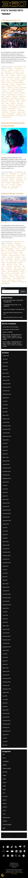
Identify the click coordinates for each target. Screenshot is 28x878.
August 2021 (6, 566)
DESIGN (4, 765)
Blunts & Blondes (9, 248)
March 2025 (6, 415)
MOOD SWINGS (16, 182)
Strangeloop (12, 110)
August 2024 (6, 440)
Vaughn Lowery (21, 112)
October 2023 (6, 475)
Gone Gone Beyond (20, 84)
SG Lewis (4, 108)
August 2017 (6, 734)
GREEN (4, 775)
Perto (15, 267)
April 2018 (5, 706)
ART (4, 754)
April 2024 (5, 454)
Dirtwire (18, 77)
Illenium (23, 255)
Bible (10, 872)
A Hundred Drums (18, 68)
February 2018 (6, 713)
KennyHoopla (9, 259)
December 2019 (6, 636)
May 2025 (5, 408)
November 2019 (6, 640)
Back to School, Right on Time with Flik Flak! (14, 309)
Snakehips (4, 274)
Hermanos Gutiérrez (11, 85)
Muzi (18, 101)
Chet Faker (12, 75)
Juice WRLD (18, 257)
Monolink (23, 99)
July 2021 (5, 569)
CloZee (24, 75)
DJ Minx (24, 77)
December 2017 (6, 720)
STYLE (4, 810)
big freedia (17, 70)
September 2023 (7, 478)
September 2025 (7, 394)
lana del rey (17, 259)
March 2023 (6, 499)
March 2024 (6, 457)
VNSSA (3, 113)
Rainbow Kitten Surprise (19, 269)
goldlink (12, 84)
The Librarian (5, 112)
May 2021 (5, 576)
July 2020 (5, 611)
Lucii (6, 261)
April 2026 (5, 369)
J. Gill (8, 89)
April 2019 (5, 664)
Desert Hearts (11, 77)
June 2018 (5, 699)
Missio (3, 264)
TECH (4, 814)
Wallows (19, 280)
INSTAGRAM (23, 87)
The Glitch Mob (21, 110)
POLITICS (5, 796)
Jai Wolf (4, 257)
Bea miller (13, 247)
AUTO (4, 758)
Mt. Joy (15, 264)
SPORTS (5, 807)
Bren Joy (17, 248)
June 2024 (5, 447)
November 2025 (7, 387)
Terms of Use (17, 872)
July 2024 (5, 443)
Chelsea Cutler (10, 250)
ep (24, 177)
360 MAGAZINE (14, 187)
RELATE (4, 800)
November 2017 (6, 724)
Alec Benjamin (11, 245)
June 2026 (5, 362)
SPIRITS (5, 803)
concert (4, 77)
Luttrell (11, 261)
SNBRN (10, 274)
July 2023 (5, 485)
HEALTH (5, 782)
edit (7, 78)
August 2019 (6, 650)
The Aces (12, 276)
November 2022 (7, 513)
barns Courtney (5, 247)
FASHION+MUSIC (7, 768)
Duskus (20, 252)
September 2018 (7, 689)
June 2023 (5, 489)
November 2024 (7, 429)
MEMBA (17, 99)
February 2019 (6, 671)
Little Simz (8, 96)
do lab (3, 78)
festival (3, 82)
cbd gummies (6, 327)
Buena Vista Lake (10, 73)
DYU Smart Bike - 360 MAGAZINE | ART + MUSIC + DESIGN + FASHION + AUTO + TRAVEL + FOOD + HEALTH (12, 343)
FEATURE (5, 772)
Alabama (4, 245)
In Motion (12, 180)
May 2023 (5, 492)
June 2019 (5, 657)
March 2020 (6, 625)
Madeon (16, 261)
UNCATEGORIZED (18, 66)
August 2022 (6, 524)
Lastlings (4, 94)
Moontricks (4, 101)
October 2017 (6, 727)
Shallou (23, 273)
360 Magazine (8, 68)
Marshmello (23, 261)
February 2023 (6, 503)
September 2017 (7, 731)
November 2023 (7, 471)
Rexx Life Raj (11, 105)
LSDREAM (15, 96)
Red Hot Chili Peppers (13, 271)
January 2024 (6, 464)
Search (3, 289)
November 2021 (6, 555)
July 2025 (5, 401)
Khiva (3, 92)
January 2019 (6, 675)
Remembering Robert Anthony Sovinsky (13, 317)
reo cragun (12, 184)
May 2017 (5, 745)
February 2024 (6, 461)
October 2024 (6, 433)
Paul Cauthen (8, 267)
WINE (4, 828)
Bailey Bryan (19, 245)
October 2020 (6, 601)
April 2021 (5, 580)
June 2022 (5, 531)
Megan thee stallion (11, 262)
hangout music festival (14, 255)
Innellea (16, 87)
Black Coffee (8, 72)
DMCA (13, 872)
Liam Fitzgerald (11, 94)
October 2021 (6, 559)
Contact (15, 873)
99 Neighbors (17, 243)
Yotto (24, 113)
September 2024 (7, 436)
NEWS (4, 789)
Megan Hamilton (10, 99)
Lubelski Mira (22, 96)
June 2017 (5, 741)
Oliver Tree (9, 266)
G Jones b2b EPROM (18, 82)
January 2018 (6, 717)
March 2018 (5, 710)
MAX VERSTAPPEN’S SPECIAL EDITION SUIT (12, 313)
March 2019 (5, 668)
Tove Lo (4, 280)
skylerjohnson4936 (6, 117)
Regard (22, 271)
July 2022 (5, 527)
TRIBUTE (5, 821)
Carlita (6, 75)
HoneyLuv (10, 87)
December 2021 (6, 552)
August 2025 (6, 397)
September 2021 (7, 562)
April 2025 (5, 411)
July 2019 (5, 654)
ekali (11, 78)
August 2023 (6, 482)
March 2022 (6, 541)
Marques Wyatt (5, 98)
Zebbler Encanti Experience (8, 115)
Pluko (19, 267)
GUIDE (4, 779)
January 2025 (6, 422)
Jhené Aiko (10, 257)
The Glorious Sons (6, 278)
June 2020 (5, 615)
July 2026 (5, 359)
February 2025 (6, 418)
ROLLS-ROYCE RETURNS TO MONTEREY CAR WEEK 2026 (13, 301)
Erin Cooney (5, 179)
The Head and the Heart (18, 278)
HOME (4, 786)
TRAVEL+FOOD (17, 241)
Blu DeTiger (16, 72)
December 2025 (7, 383)
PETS (4, 793)
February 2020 (6, 629)
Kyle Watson (22, 92)
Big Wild (19, 247)
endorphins (19, 177)
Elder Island (17, 78)
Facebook (21, 80)
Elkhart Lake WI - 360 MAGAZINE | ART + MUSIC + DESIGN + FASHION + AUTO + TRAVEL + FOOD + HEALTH (12, 336)
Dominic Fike (14, 252)
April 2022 (5, 538)
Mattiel (3, 262)
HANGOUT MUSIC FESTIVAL (12, 194)
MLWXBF (10, 332)
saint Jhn (8, 273)
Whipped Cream (6, 281)
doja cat (7, 252)
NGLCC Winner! (15, 329)
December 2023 (7, 468)
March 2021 (5, 583)
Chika (18, 75)
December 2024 (7, 425)
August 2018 (6, 692)
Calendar (6, 872)
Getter (21, 254)
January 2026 (6, 380)
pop (7, 184)
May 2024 (5, 450)
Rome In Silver (19, 105)
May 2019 (5, 661)
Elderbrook (4, 254)
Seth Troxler (22, 106)
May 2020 (5, 618)
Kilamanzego (9, 92)
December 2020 (7, 594)
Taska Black (5, 276)
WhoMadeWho (10, 113)
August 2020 (6, 608)
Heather (4, 332)
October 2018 (6, 685)
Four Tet (9, 82)
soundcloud (4, 110)
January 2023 (6, 506)
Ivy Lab (3, 89)
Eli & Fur (7, 80)
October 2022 (6, 517)
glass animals (5, 84)
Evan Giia (12, 179)
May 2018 (5, 703)
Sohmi (19, 108)
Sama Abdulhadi (13, 106)
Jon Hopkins (12, 91)
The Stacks (13, 112)
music (20, 264)
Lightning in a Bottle (11, 20)
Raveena (4, 271)
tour (9, 186)
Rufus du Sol (5, 106)
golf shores (4, 255)
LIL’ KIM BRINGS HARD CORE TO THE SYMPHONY (12, 305)
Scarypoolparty (15, 273)
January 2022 (6, 548)
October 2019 (6, 643)
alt (18, 173)
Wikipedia (18, 113)
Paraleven (13, 103)
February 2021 (6, 587)
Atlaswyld (4, 70)
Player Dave (20, 103)
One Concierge (14, 327)
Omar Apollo (17, 266)
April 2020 (5, 622)
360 (6, 173)
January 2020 (6, 632)
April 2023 (5, 496)
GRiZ (3, 85)
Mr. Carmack (12, 101)
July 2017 (5, 738)
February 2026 (6, 376)
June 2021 (5, 573)
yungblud (13, 281)
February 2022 (6, 545)
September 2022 (7, 520)
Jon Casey (4, 91)
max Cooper (14, 98)
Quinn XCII (9, 269)
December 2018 (6, 678)
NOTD (3, 266)
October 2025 (6, 390)
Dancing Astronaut (10, 177)
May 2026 (5, 366)
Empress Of (14, 80)
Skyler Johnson (12, 108)
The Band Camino (20, 276)
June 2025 (5, 404)
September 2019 (7, 647)
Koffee (16, 92)
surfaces (16, 274)
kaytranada (19, 91)
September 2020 (7, 604)
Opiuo (7, 103)
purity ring (4, 105)
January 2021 (6, 590)
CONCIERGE (6, 761)
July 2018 (5, 696)
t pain (21, 274)
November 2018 (6, 682)
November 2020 (7, 597)
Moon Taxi (9, 264)
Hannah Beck (19, 179)
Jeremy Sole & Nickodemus (18, 89)
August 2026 (6, 355)
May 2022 (5, 534)
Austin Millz (10, 70)
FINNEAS (16, 254)
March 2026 (6, 373)
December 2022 (7, 510)
